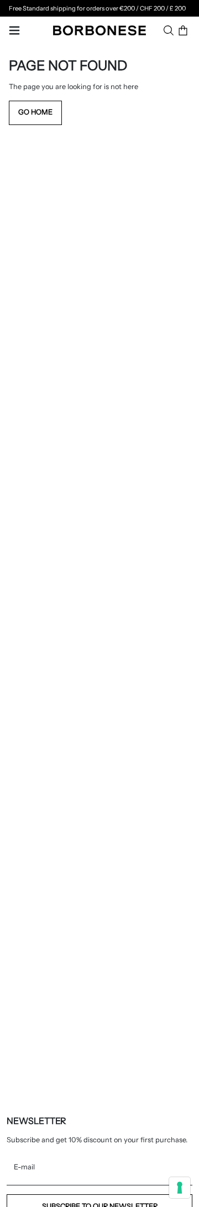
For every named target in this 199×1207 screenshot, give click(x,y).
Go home (35, 112)
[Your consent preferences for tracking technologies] (179, 1187)
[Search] (169, 30)
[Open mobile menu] (14, 30)
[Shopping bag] (183, 30)
